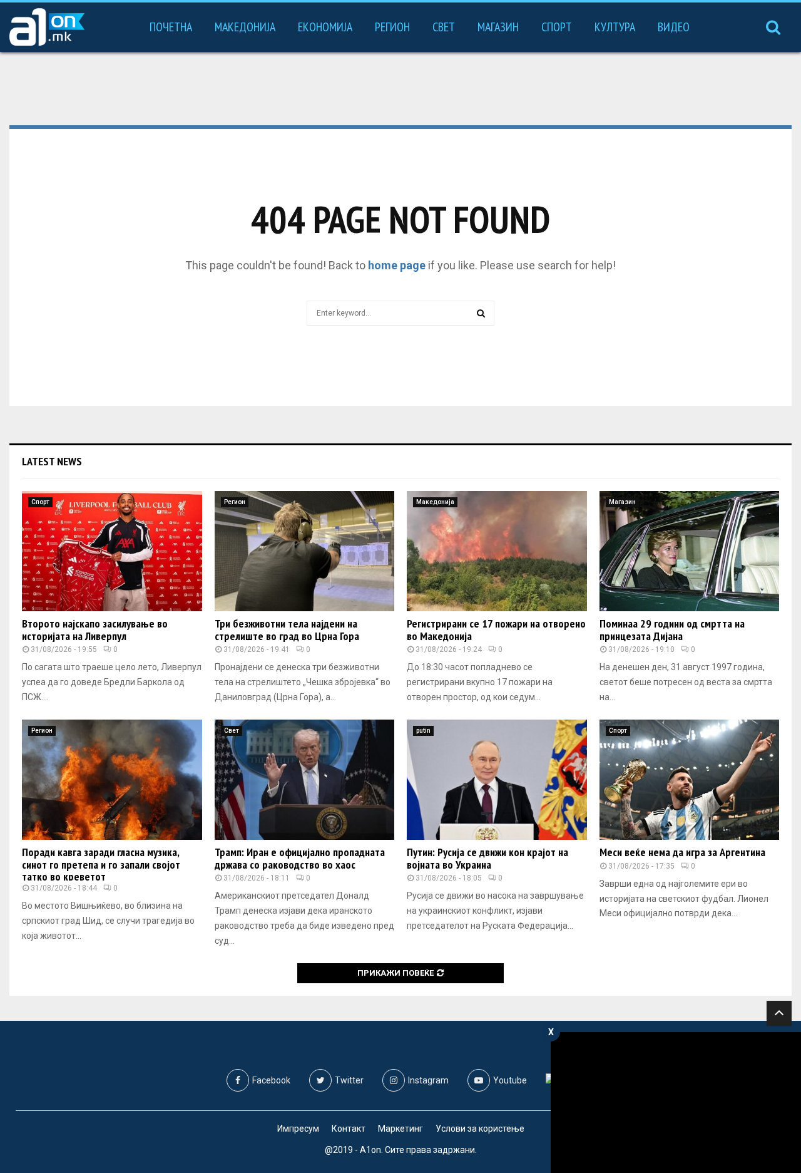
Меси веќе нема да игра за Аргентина (682, 852)
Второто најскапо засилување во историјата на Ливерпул (95, 629)
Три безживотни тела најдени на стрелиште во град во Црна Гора (287, 629)
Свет (443, 27)
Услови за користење (480, 1129)
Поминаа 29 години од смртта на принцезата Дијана (672, 629)
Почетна (171, 27)
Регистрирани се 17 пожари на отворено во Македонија (496, 629)
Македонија (245, 27)
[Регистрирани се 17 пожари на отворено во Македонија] (497, 551)
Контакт (348, 1129)
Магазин (498, 27)
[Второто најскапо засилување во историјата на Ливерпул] (112, 551)
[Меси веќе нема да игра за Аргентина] (689, 780)
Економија (325, 27)
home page (397, 265)
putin (423, 730)
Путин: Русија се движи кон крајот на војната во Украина (487, 858)
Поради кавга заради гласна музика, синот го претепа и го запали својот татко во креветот (101, 864)
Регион (392, 27)
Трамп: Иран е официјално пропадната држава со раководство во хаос (300, 858)
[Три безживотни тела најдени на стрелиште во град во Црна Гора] (305, 551)
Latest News (52, 461)
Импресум (298, 1129)
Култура (614, 27)
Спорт (556, 27)
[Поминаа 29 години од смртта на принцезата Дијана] (689, 551)
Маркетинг (400, 1129)
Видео (674, 27)
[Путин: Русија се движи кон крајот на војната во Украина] (497, 780)
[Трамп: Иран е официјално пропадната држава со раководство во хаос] (305, 780)
